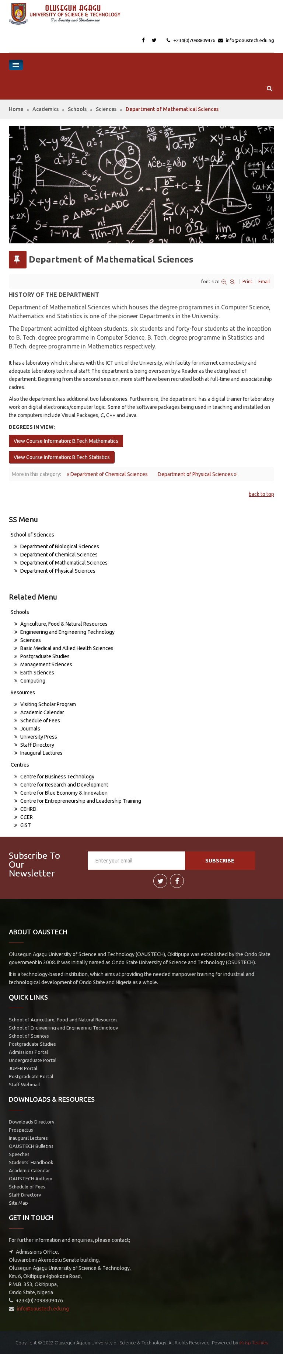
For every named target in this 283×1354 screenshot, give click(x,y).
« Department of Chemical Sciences (107, 474)
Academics (45, 109)
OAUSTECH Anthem (30, 1178)
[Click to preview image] (141, 184)
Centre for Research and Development (63, 785)
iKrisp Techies (253, 1342)
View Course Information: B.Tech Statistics (62, 457)
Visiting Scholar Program (47, 704)
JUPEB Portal (23, 1068)
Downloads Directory (31, 1121)
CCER (26, 817)
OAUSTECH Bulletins (31, 1146)
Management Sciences (45, 664)
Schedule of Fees (39, 720)
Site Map (18, 1202)
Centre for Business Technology (56, 777)
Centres (20, 765)
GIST (25, 825)
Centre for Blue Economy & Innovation (63, 793)
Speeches (19, 1154)
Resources (23, 692)
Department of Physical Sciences (57, 571)
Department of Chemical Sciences (58, 555)
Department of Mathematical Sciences (63, 563)
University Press (38, 737)
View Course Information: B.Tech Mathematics (66, 441)
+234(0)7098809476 (193, 40)
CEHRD (27, 809)
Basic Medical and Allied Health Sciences (66, 648)
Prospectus (21, 1129)
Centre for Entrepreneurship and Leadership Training (80, 801)
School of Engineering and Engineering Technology (63, 1027)
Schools (77, 109)
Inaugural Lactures (41, 753)
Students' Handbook (31, 1162)
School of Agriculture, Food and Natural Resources (63, 1019)
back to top (261, 494)
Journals (29, 729)
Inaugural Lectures (28, 1138)
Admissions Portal (28, 1052)
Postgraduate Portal (31, 1076)
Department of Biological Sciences (59, 546)
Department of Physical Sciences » (197, 474)
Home (16, 109)
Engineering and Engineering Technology (67, 632)
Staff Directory (36, 745)
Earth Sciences (36, 673)
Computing (32, 681)
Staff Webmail (24, 1084)
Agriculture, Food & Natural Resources (63, 624)
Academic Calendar (41, 712)
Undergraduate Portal (32, 1060)
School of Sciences (32, 535)
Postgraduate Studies (44, 656)
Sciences (106, 109)
